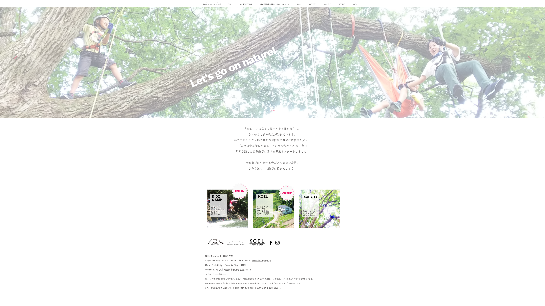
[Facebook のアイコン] (271, 243)
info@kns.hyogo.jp (261, 260)
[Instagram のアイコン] (277, 243)
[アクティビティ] (271, 110)
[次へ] (529, 58)
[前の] (15, 58)
